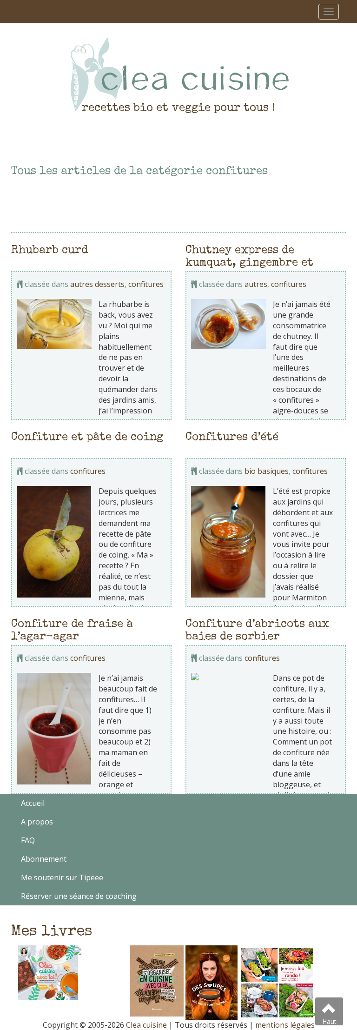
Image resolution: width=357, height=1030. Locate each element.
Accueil (33, 803)
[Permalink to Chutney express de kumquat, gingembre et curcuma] (228, 324)
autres (256, 284)
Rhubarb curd (49, 250)
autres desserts (97, 284)
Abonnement (43, 859)
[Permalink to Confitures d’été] (228, 542)
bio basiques (267, 471)
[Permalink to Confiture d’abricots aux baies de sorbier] (228, 676)
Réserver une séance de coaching (79, 896)
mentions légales (285, 1025)
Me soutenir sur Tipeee (62, 877)
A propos (37, 822)
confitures (146, 284)
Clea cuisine (146, 1025)
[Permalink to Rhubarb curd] (54, 324)
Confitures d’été (231, 437)
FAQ (28, 840)
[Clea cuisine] (178, 74)
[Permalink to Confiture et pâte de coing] (54, 542)
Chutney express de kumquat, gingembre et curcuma (249, 263)
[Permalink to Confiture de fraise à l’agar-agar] (54, 728)
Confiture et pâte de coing (87, 437)
